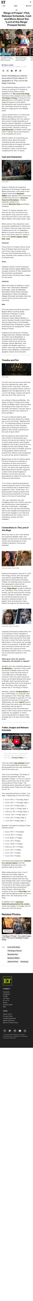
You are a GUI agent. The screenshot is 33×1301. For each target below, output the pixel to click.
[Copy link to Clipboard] (20, 71)
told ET (22, 702)
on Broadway (15, 199)
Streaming (24, 962)
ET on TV (6, 1000)
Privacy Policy (17, 758)
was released (19, 763)
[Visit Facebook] (5, 1031)
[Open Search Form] (30, 2)
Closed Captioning (9, 1018)
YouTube (6, 998)
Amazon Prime (13, 962)
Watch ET (29, 6)
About (5, 1003)
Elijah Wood (11, 588)
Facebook (6, 992)
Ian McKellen (7, 668)
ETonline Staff (7, 1005)
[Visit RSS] (25, 1031)
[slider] (16, 42)
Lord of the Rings (14, 947)
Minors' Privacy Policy (10, 1023)
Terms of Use (7, 1014)
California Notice (8, 1020)
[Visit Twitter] (10, 1031)
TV (16, 10)
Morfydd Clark (14, 204)
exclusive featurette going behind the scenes (15, 903)
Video (15, 6)
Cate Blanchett (7, 129)
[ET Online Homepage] (4, 2)
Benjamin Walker (14, 958)
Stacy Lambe (8, 65)
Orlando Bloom (22, 691)
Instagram (6, 994)
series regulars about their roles (15, 238)
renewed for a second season (16, 862)
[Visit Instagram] (15, 1031)
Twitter (5, 996)
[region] (16, 38)
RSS (4, 1007)
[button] (3, 45)
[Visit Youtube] (20, 1031)
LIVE (4, 6)
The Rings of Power (15, 951)
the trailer (23, 891)
